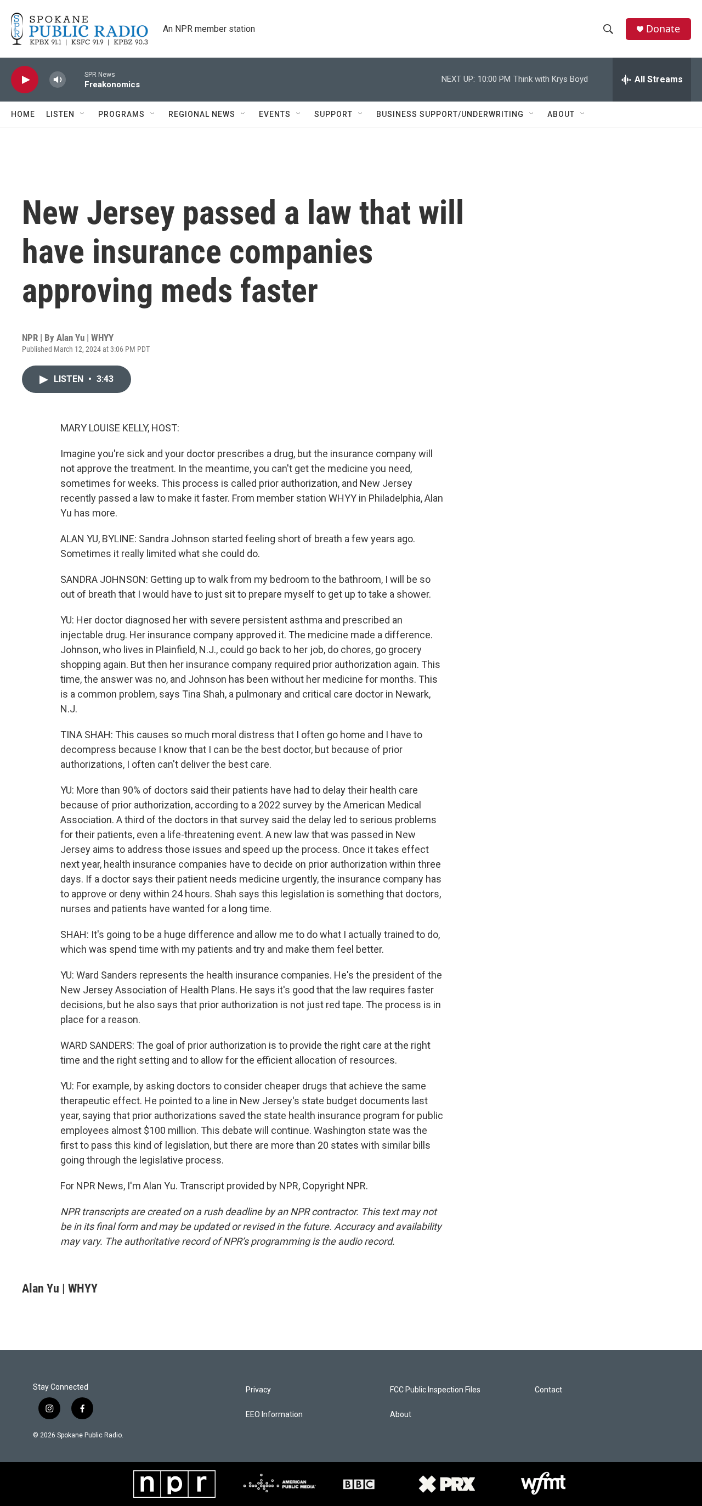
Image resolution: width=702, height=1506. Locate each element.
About (561, 114)
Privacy (258, 1390)
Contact (548, 1390)
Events (275, 114)
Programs (121, 114)
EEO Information (274, 1415)
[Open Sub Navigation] (82, 114)
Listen (60, 114)
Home (23, 114)
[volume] (57, 80)
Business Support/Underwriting (450, 114)
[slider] (75, 79)
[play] (24, 80)
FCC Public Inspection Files (435, 1390)
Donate (663, 29)
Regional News (201, 114)
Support (333, 114)
